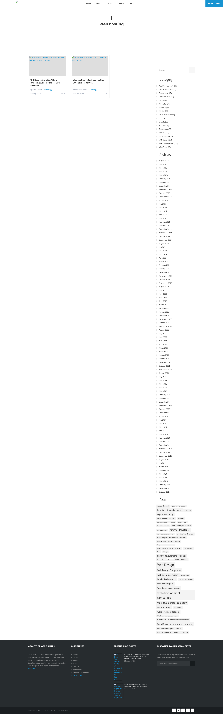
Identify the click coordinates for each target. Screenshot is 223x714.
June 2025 (163, 207)
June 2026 (163, 164)
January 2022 (164, 355)
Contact (133, 3)
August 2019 (164, 459)
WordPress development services (169, 628)
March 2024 (163, 261)
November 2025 (165, 189)
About (111, 3)
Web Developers (165, 583)
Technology (48, 90)
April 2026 (163, 171)
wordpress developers (168, 611)
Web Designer (185, 575)
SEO (160, 118)
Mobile (161, 111)
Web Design (163, 140)
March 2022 (163, 348)
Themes (170, 560)
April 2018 (163, 477)
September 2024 (165, 240)
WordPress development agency (167, 616)
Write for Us (77, 669)
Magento (162, 104)
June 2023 (163, 294)
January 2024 (164, 269)
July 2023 (162, 290)
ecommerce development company (166, 522)
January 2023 (164, 312)
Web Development (166, 143)
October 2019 (164, 452)
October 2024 (164, 236)
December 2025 (165, 186)
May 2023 (163, 297)
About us (31, 668)
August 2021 (164, 373)
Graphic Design (164, 96)
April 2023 (163, 301)
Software (162, 125)
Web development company (172, 602)
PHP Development (166, 114)
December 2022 (165, 315)
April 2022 (163, 344)
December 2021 (165, 359)
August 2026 (164, 161)
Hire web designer (162, 530)
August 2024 (164, 243)
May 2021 (163, 384)
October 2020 (164, 409)
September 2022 (165, 326)
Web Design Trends (186, 579)
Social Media (161, 560)
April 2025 (163, 215)
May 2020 (163, 427)
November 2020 (165, 405)
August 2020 (164, 416)
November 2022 (165, 319)
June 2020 (163, 423)
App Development (166, 86)
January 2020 (164, 441)
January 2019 (164, 470)
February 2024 (164, 265)
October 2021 (164, 366)
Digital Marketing (165, 89)
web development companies (168, 595)
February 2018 (164, 485)
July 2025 (162, 204)
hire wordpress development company (171, 537)
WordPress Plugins (164, 632)
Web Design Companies (169, 570)
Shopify (162, 122)
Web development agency (168, 588)
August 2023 (164, 287)
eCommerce (181, 518)
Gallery (100, 3)
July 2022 (162, 333)
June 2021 (163, 380)
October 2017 (164, 492)
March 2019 (163, 467)
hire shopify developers (181, 525)
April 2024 (163, 258)
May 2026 (163, 168)
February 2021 (164, 395)
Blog (121, 3)
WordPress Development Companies (173, 619)
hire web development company (165, 534)
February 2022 (164, 351)
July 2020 (162, 420)
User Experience (181, 560)
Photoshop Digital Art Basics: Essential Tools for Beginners (135, 685)
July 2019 (162, 463)
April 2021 (163, 387)
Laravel (162, 100)
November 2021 (165, 362)
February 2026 (164, 179)
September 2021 (165, 369)
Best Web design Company (169, 510)
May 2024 (163, 254)
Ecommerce (163, 93)
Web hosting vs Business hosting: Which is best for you (88, 81)
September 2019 (165, 456)
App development (163, 506)
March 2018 (163, 481)
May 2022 (163, 341)
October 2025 (164, 193)
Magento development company (165, 545)
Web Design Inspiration (166, 579)
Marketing (163, 107)
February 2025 (164, 222)
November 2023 (165, 276)
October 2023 (164, 279)
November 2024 (165, 233)
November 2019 (165, 449)
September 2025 (165, 197)
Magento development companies (168, 541)
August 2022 (164, 330)
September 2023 (165, 283)
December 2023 (165, 272)
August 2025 (164, 200)
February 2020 (164, 438)
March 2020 (163, 434)
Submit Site (214, 3)
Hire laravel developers (163, 526)
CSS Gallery (187, 510)
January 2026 (164, 182)
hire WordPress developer (185, 534)
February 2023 (164, 308)
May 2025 (163, 211)
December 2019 (165, 445)
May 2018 (163, 474)
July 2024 (162, 247)
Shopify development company (171, 555)
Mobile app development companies (169, 548)
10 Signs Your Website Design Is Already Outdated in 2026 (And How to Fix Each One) (136, 656)
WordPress (163, 147)
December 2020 (165, 402)
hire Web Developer (179, 529)
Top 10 (161, 132)
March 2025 (163, 218)
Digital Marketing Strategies (166, 518)
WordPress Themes (181, 632)
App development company (179, 506)
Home (88, 3)
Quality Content (188, 548)
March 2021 (163, 391)
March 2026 (163, 175)
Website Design (164, 607)
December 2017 (165, 488)
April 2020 (163, 431)
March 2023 (163, 305)
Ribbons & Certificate (81, 673)
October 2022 (164, 323)
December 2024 (165, 229)
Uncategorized (164, 136)
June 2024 (163, 251)
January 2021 (164, 398)
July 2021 (162, 377)
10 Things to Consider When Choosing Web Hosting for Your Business (45, 83)
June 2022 (163, 337)
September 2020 (165, 413)
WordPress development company (175, 624)
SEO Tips (165, 552)
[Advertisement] (90, 42)
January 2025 (164, 225)
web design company (167, 574)
